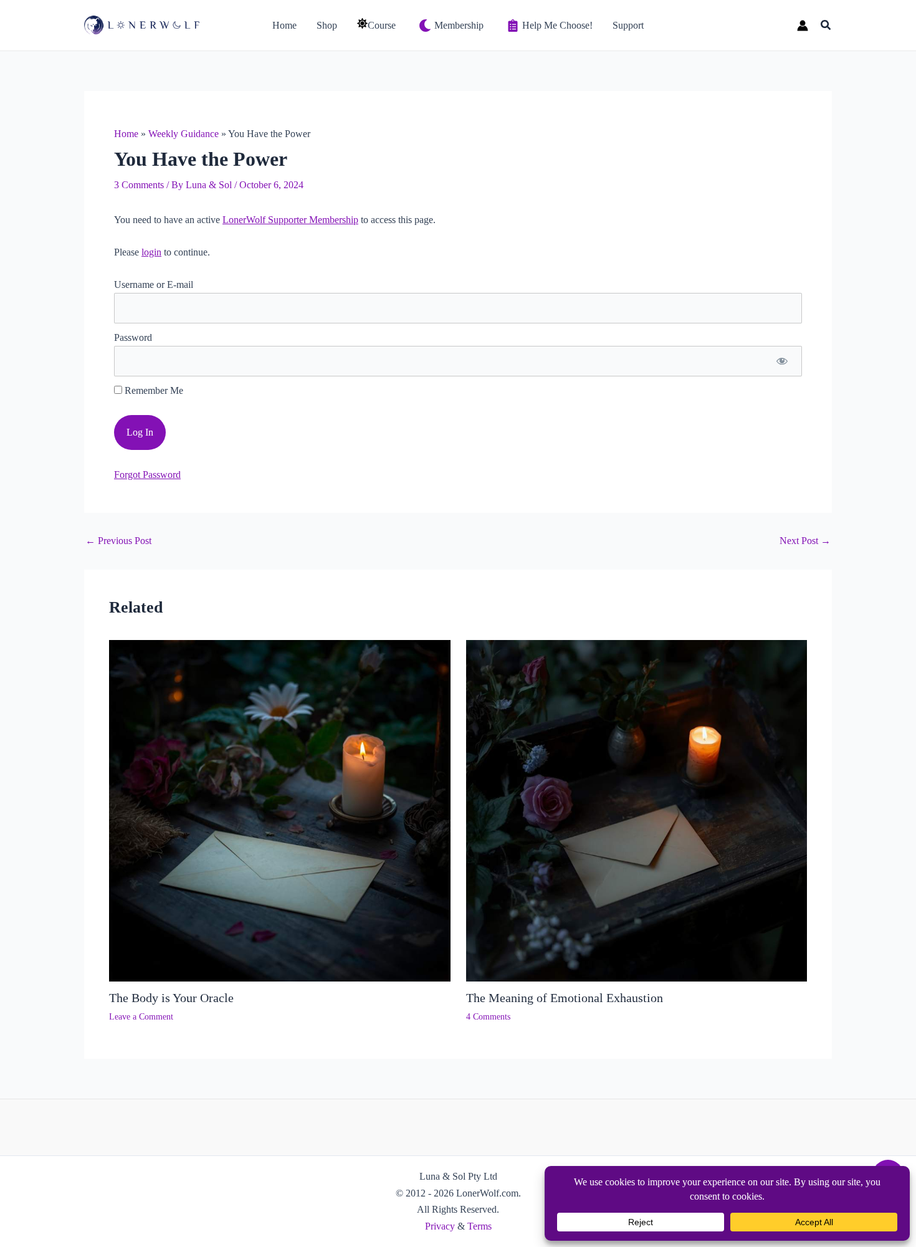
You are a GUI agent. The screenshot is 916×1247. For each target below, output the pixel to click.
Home (126, 133)
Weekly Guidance (183, 133)
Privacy (440, 1226)
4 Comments (488, 1016)
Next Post (805, 541)
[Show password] (781, 361)
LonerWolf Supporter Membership (290, 219)
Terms (479, 1226)
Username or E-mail (153, 284)
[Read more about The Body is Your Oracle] (280, 810)
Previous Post (118, 541)
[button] (826, 25)
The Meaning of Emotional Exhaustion (564, 998)
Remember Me (152, 390)
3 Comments (139, 184)
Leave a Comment (141, 1016)
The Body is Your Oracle (171, 998)
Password (133, 337)
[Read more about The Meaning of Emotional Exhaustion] (637, 810)
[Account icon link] (802, 25)
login (151, 252)
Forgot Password (147, 474)
